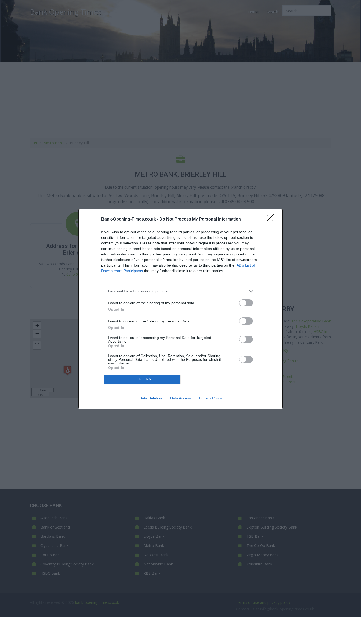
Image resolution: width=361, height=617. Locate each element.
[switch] (246, 302)
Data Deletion (150, 398)
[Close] (272, 219)
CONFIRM (142, 379)
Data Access (180, 398)
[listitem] (180, 291)
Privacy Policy (210, 398)
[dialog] (180, 308)
